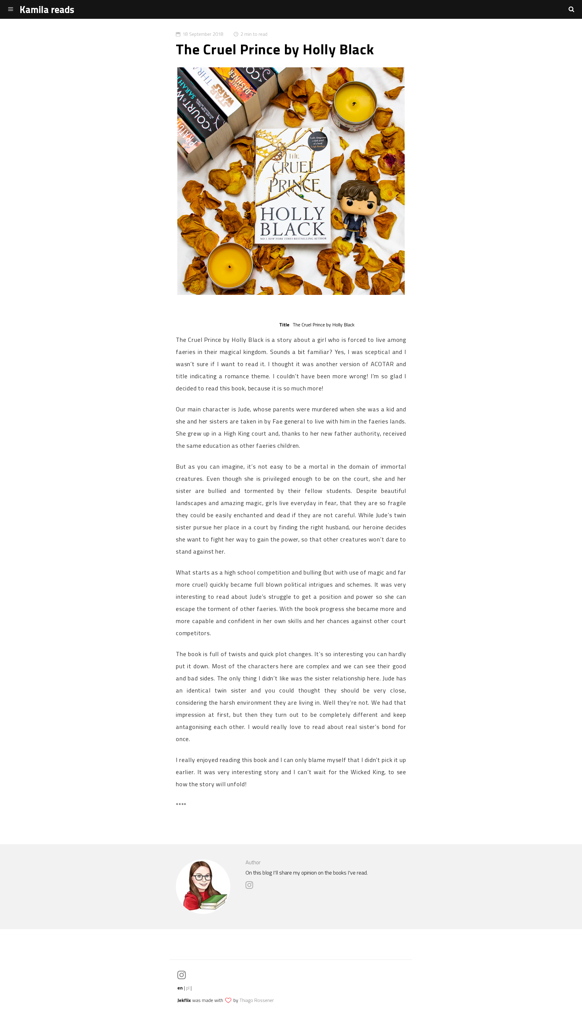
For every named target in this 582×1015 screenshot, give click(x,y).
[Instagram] (251, 887)
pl (187, 987)
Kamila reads (47, 9)
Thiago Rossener (256, 1000)
